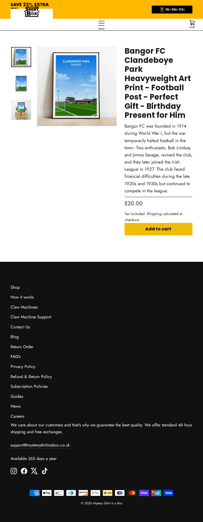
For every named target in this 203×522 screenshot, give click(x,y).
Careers (17, 416)
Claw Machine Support (31, 317)
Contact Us (20, 327)
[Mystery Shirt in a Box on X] (34, 470)
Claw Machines (24, 307)
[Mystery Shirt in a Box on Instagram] (14, 470)
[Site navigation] (101, 24)
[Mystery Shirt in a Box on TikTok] (44, 470)
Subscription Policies (29, 386)
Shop (15, 287)
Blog (15, 337)
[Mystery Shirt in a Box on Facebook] (24, 470)
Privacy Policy (23, 366)
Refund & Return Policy (31, 377)
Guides (17, 396)
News (15, 406)
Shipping (154, 213)
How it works (22, 297)
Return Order (22, 347)
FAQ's (16, 356)
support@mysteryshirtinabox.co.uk (40, 445)
